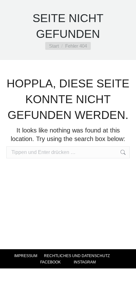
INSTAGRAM (84, 262)
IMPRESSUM (25, 256)
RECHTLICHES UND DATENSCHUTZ (77, 256)
